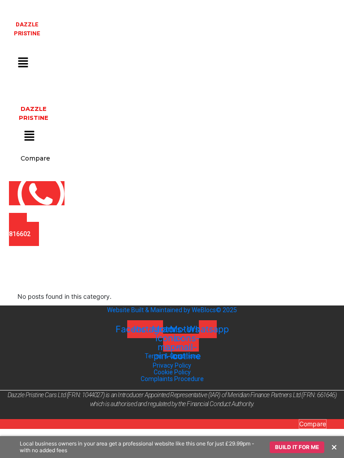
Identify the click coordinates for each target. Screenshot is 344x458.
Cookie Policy (172, 372)
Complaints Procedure (172, 378)
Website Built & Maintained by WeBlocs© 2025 (172, 310)
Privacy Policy (172, 365)
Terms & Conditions (172, 356)
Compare (312, 424)
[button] (23, 62)
